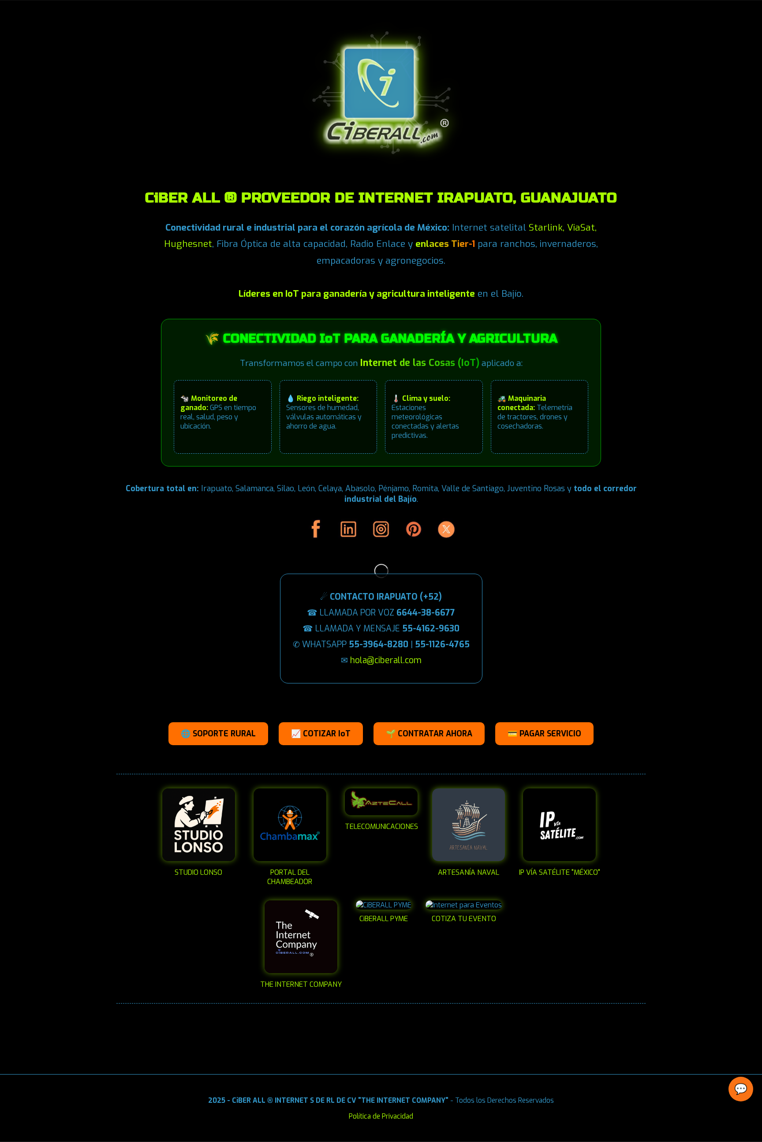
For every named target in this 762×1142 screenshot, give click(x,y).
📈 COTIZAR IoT (321, 733)
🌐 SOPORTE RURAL (218, 733)
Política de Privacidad (381, 1116)
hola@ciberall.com (386, 660)
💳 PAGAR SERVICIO (544, 733)
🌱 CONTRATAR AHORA (429, 733)
